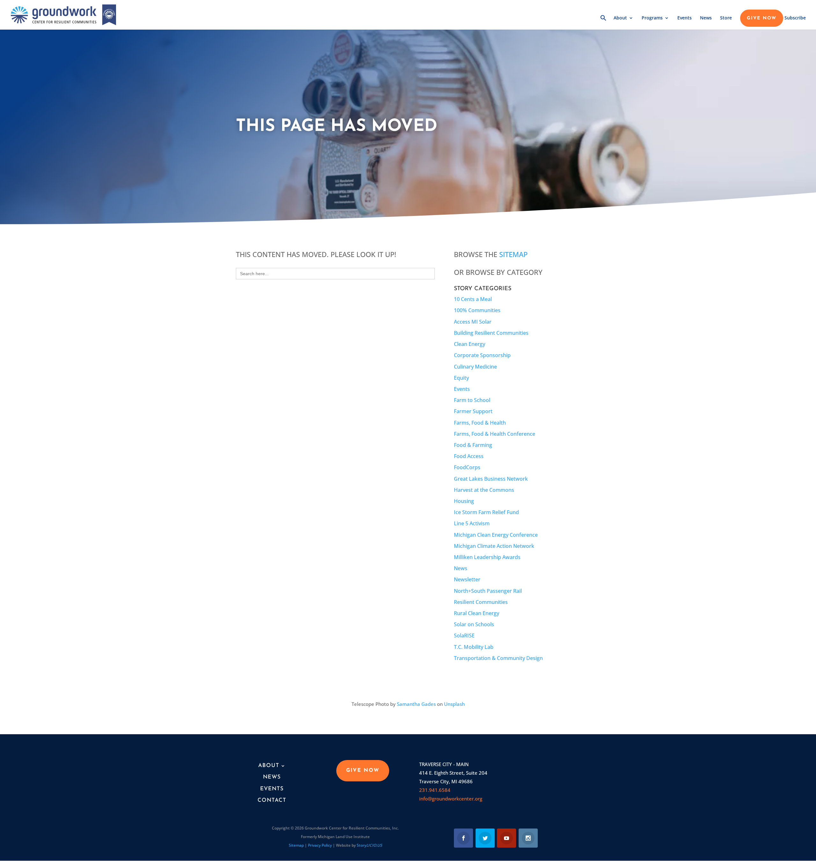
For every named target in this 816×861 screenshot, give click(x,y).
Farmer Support (473, 411)
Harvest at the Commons (484, 489)
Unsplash (454, 704)
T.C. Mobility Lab (473, 646)
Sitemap (513, 254)
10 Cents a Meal (473, 299)
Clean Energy (469, 344)
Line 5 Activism (472, 523)
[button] (603, 22)
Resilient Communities (481, 602)
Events (684, 18)
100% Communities (477, 310)
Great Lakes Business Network (491, 478)
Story (369, 845)
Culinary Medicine (475, 366)
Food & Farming (473, 444)
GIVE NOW (761, 18)
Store (726, 18)
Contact (272, 800)
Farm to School (472, 400)
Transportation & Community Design (498, 658)
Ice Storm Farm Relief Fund (486, 512)
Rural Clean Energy (476, 613)
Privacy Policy (320, 845)
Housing (464, 501)
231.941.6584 (434, 790)
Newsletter (467, 579)
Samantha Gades (416, 704)
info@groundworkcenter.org (450, 798)
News (706, 18)
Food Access (469, 456)
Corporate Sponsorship (482, 355)
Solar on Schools (474, 624)
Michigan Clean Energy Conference (496, 534)
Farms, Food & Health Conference (494, 433)
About (620, 18)
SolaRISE (464, 635)
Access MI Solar (473, 321)
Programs (652, 18)
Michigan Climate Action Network (494, 545)
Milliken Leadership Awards (487, 557)
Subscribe (795, 18)
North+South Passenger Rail (488, 590)
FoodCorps (467, 467)
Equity (461, 377)
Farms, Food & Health (480, 422)
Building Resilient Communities (491, 332)
